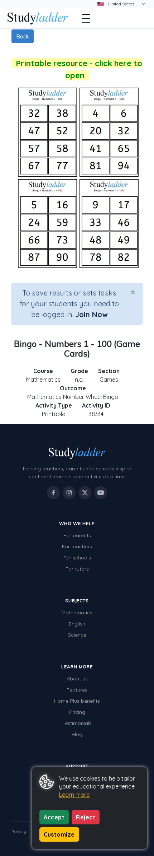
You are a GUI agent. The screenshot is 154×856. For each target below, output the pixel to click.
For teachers (77, 546)
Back (22, 36)
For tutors (77, 569)
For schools (77, 557)
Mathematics (77, 612)
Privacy (18, 831)
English (77, 623)
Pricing (77, 712)
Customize (59, 834)
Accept (54, 817)
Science (77, 635)
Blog (77, 734)
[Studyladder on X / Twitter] (84, 492)
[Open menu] (86, 18)
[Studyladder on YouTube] (100, 492)
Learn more (74, 794)
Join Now (91, 314)
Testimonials (77, 723)
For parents (77, 535)
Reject (85, 817)
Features (77, 690)
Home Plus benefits (77, 701)
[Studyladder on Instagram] (69, 492)
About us (77, 678)
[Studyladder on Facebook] (53, 492)
